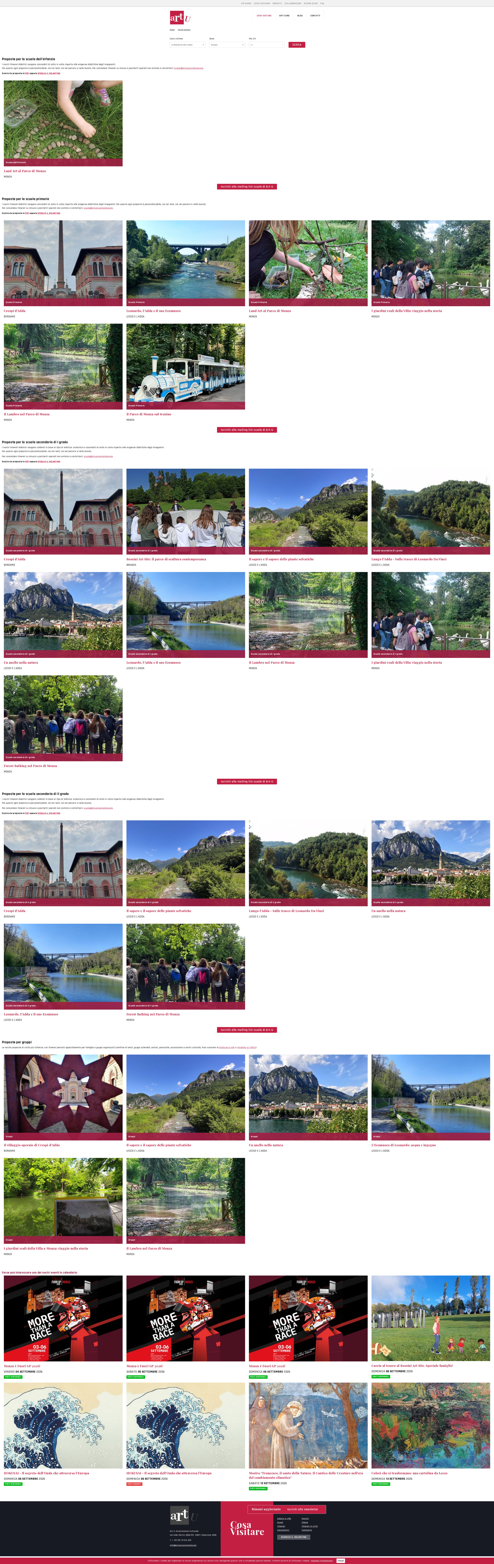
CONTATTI (315, 15)
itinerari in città (310, 1526)
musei (280, 1522)
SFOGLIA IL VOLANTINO (49, 73)
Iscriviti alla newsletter (302, 1509)
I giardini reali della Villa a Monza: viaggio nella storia (46, 1248)
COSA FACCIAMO (262, 3)
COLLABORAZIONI (293, 3)
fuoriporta (307, 1530)
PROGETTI (277, 3)
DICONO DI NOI (311, 3)
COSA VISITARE (264, 15)
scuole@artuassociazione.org (188, 68)
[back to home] (188, 17)
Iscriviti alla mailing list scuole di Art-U (247, 187)
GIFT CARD (284, 15)
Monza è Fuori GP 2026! (22, 1366)
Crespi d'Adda (14, 311)
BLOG (300, 15)
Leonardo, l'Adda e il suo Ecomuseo (153, 311)
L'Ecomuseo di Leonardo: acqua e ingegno (404, 1145)
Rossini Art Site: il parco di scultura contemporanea (166, 559)
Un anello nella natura (21, 662)
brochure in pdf (227, 1047)
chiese (305, 1522)
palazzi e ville (284, 1518)
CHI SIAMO (246, 3)
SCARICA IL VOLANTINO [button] (293, 1537)
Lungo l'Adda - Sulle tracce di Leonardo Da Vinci (409, 559)
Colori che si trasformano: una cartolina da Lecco (410, 1473)
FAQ (322, 3)
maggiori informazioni (322, 1560)
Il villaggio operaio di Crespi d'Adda (32, 1145)
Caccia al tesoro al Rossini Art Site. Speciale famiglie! (412, 1365)
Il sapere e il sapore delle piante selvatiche (281, 559)
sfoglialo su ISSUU (246, 1047)
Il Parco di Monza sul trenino (148, 414)
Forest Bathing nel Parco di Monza (30, 766)
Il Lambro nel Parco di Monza (27, 414)
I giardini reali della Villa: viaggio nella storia (407, 311)
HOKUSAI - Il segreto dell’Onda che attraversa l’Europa (46, 1473)
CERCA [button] (296, 45)
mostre (305, 1518)
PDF (27, 73)
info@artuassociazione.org (183, 1545)
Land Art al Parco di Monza (25, 171)
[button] (188, 45)
